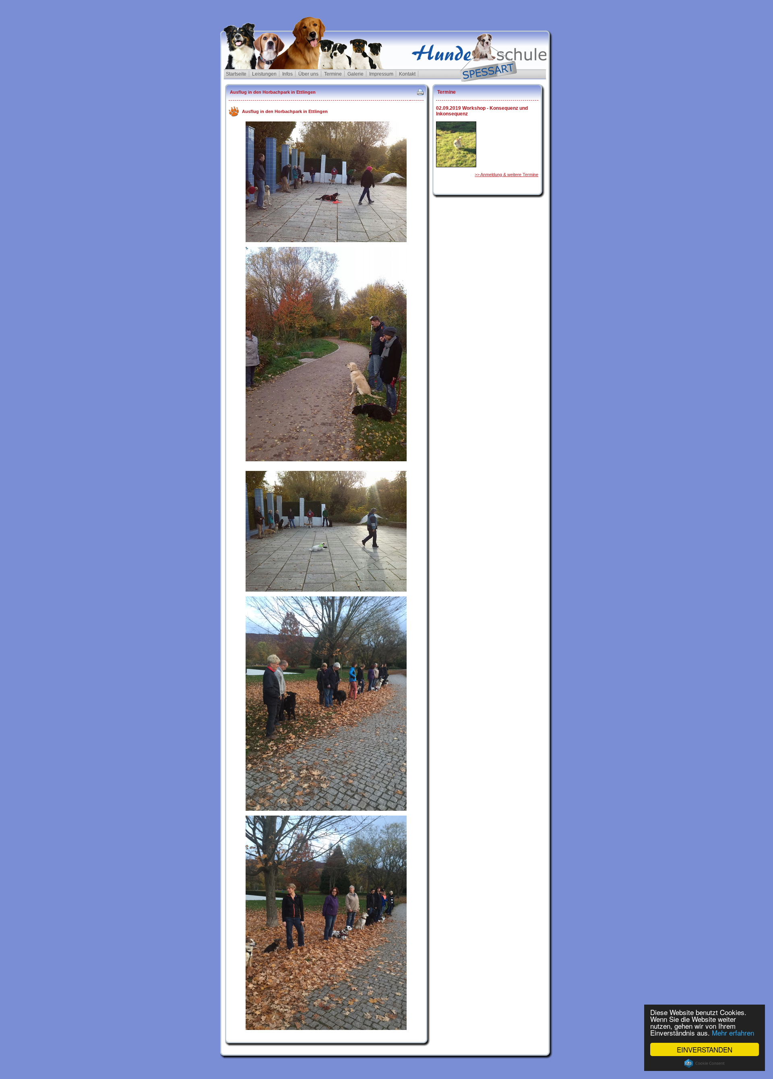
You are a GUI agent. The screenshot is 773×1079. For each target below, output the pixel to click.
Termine (333, 74)
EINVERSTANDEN (704, 1049)
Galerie (355, 74)
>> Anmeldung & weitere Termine (506, 174)
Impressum (381, 74)
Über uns (308, 74)
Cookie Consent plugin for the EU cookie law (704, 1063)
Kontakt (407, 74)
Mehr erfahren (733, 1033)
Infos (287, 74)
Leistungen (264, 74)
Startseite (236, 74)
